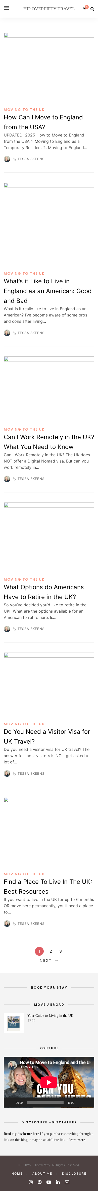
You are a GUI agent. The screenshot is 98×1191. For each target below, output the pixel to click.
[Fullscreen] (87, 1102)
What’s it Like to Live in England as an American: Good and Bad (48, 291)
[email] (67, 1182)
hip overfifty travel (49, 8)
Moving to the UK (24, 109)
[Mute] (79, 1102)
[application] (49, 1082)
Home (17, 1173)
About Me (42, 1173)
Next (46, 960)
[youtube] (48, 1182)
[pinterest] (39, 1182)
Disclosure (74, 1173)
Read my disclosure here (22, 1134)
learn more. (77, 1140)
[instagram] (31, 1182)
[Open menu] (6, 8)
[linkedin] (58, 1182)
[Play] (10, 1102)
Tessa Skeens (31, 159)
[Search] (92, 8)
